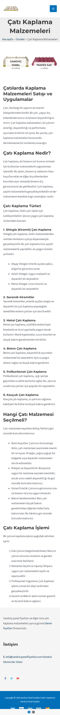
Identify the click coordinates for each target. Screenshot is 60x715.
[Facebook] (5, 678)
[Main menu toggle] (53, 8)
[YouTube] (18, 678)
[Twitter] (11, 678)
